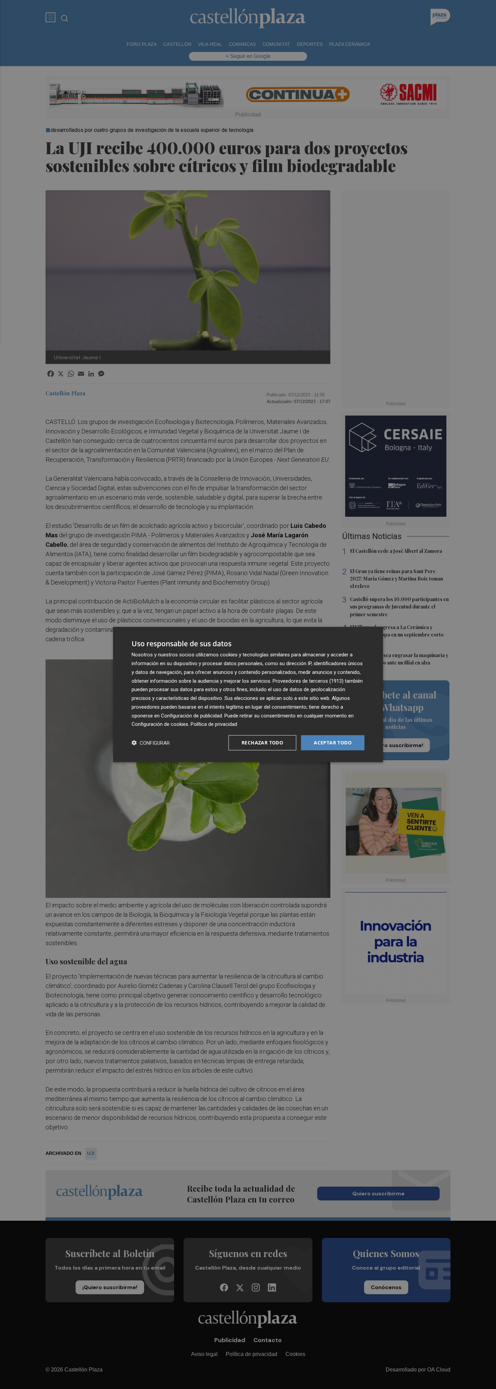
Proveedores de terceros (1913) (308, 681)
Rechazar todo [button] (262, 742)
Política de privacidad (214, 724)
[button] (151, 743)
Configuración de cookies (160, 724)
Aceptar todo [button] (333, 742)
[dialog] (248, 694)
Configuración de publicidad (191, 715)
